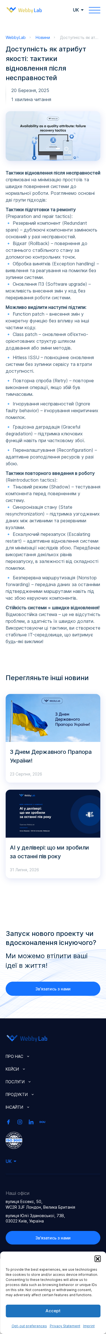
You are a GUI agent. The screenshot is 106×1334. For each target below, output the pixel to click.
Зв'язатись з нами (53, 988)
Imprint (89, 1326)
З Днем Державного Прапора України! (51, 756)
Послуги (15, 1081)
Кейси (12, 1069)
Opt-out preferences (29, 1326)
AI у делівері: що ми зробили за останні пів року (49, 852)
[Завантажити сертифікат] (14, 1139)
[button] (97, 1258)
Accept (53, 1310)
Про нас (14, 1056)
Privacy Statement (65, 1326)
